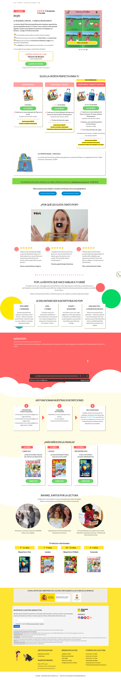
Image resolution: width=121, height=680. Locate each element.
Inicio (15, 2)
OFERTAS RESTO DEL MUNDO (71, 193)
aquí (61, 642)
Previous (58, 32)
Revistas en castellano (30, 2)
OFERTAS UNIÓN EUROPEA (47, 193)
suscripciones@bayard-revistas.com (92, 419)
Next (107, 32)
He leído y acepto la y (30, 624)
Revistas (20, 2)
